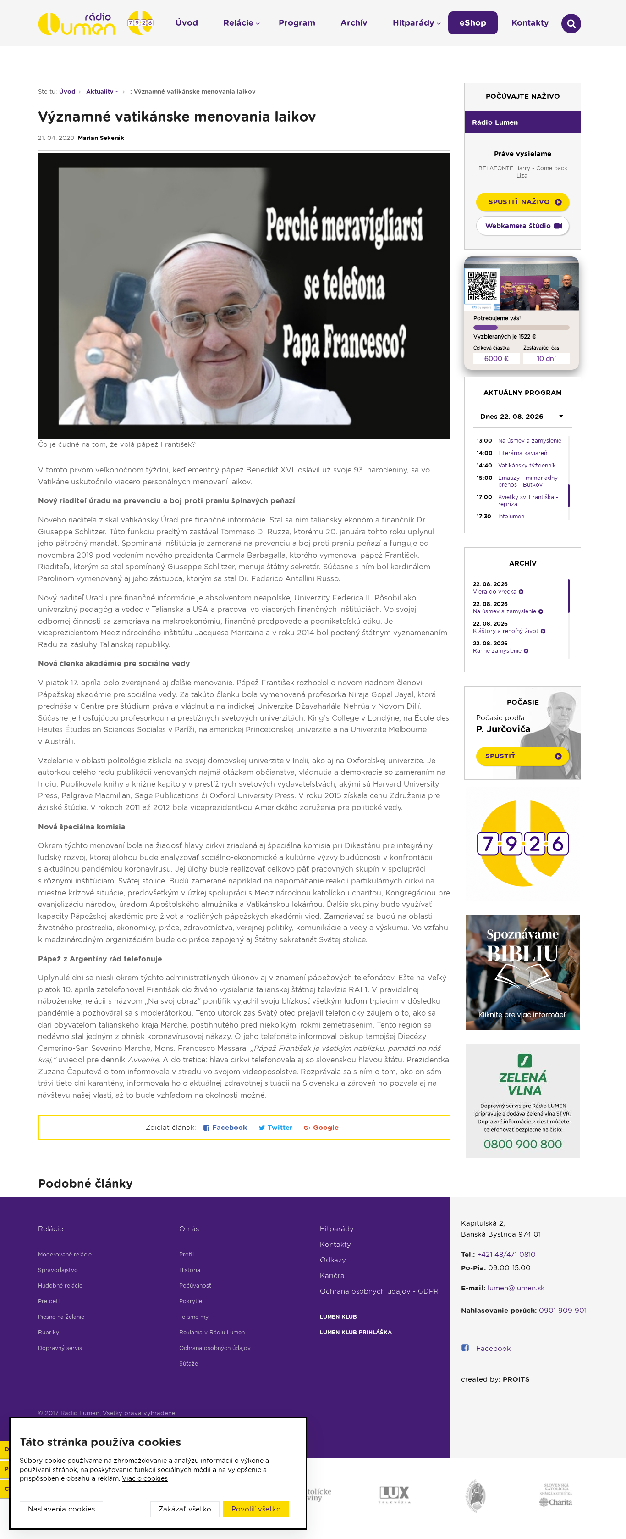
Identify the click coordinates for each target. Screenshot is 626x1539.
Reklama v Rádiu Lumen (212, 1332)
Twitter (280, 1127)
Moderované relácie (65, 1254)
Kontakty (335, 1244)
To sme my (194, 1316)
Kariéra (332, 1276)
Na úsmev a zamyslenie (529, 440)
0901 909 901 (563, 1310)
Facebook (229, 1127)
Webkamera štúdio (518, 226)
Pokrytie (190, 1301)
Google (325, 1127)
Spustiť (500, 756)
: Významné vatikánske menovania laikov (193, 91)
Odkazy (333, 1260)
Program (297, 23)
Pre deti (49, 1301)
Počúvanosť (195, 1285)
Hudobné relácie (60, 1285)
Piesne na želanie (61, 1316)
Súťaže (188, 1363)
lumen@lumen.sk (516, 1288)
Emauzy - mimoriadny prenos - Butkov (528, 481)
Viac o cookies (145, 1478)
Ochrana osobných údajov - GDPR (379, 1291)
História (189, 1270)
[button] (523, 122)
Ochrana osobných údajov (215, 1348)
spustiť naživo (519, 202)
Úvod (67, 91)
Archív (354, 23)
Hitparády (337, 1229)
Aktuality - (103, 91)
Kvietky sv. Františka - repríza (528, 500)
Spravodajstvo (58, 1270)
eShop (473, 23)
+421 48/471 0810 (506, 1254)
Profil (186, 1254)
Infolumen (511, 516)
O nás (189, 1229)
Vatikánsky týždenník (527, 465)
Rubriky (48, 1332)
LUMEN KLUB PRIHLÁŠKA (356, 1332)
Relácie (50, 1229)
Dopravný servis (60, 1348)
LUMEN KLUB (338, 1316)
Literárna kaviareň (522, 453)
